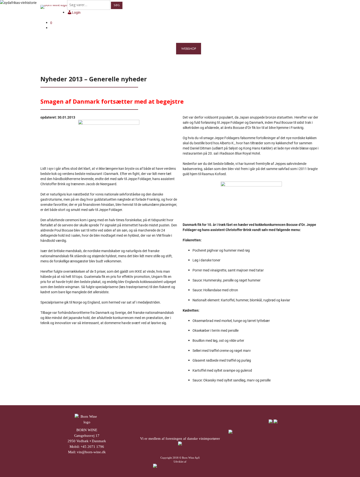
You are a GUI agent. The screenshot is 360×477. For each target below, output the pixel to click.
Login (76, 12)
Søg (117, 5)
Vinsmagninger (216, 48)
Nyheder (293, 48)
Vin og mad (244, 48)
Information (269, 48)
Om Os (121, 48)
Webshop (188, 48)
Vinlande (165, 48)
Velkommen (98, 48)
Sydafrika (142, 48)
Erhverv (315, 48)
